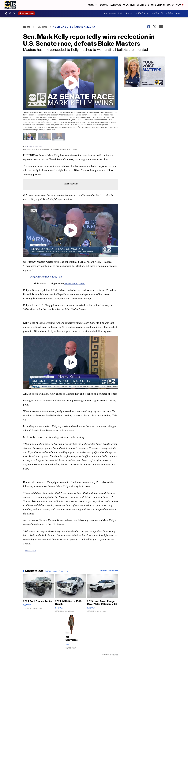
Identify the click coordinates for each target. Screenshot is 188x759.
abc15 (7, 13)
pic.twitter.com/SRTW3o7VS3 (46, 276)
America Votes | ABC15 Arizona (74, 26)
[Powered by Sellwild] (114, 655)
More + (179, 13)
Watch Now (174, 4)
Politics (42, 26)
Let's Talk (155, 13)
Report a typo (30, 551)
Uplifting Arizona (125, 13)
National (115, 4)
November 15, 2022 (74, 283)
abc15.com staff (34, 146)
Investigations (110, 13)
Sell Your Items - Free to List (57, 571)
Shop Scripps (156, 4)
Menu (91, 5)
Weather (129, 4)
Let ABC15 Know (142, 13)
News (27, 26)
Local (104, 4)
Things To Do (167, 13)
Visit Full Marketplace (109, 571)
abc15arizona (11, 13)
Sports (141, 4)
